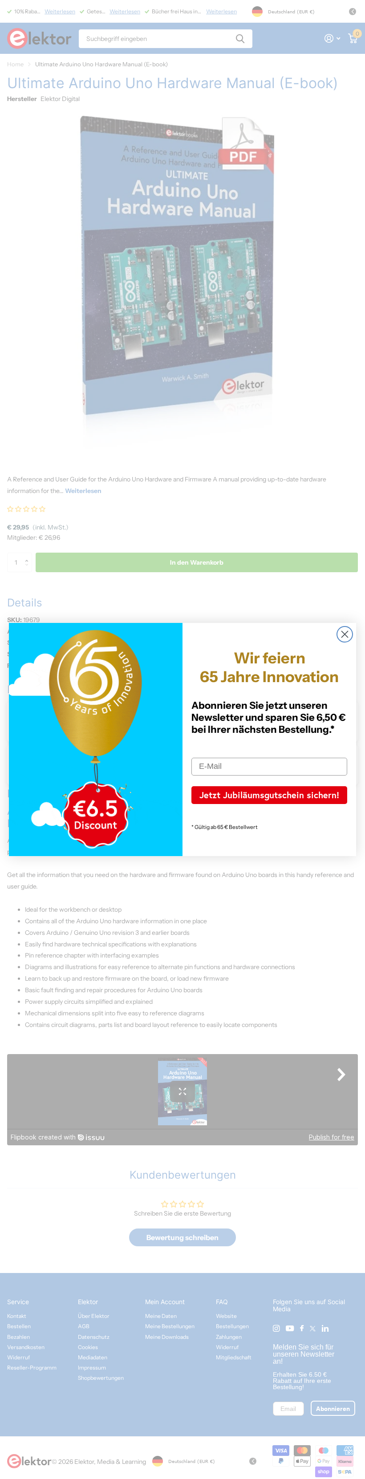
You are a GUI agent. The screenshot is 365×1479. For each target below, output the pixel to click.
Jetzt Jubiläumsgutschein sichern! (269, 795)
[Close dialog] (345, 634)
